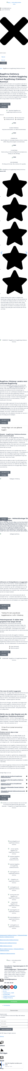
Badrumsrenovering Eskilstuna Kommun (9, 940)
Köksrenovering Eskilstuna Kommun (8, 943)
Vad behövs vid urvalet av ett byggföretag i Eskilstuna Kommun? (11, 784)
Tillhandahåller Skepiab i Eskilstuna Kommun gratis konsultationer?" (13, 791)
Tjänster (3, 57)
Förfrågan (3, 1053)
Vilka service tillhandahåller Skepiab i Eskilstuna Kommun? (12, 788)
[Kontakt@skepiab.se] (1, 980)
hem (1, 68)
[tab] (14, 1001)
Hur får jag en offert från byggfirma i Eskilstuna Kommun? (12, 780)
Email (2, 1061)
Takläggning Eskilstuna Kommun (7, 953)
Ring (1, 1068)
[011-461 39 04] (1, 983)
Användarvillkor (6, 994)
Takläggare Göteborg (8, 997)
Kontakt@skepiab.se (10, 979)
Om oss (3, 60)
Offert (2, 1046)
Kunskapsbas (7, 1005)
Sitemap (2, 1036)
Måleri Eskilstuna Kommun (6, 946)
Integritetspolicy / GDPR (8, 993)
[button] (14, 777)
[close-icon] (14, 51)
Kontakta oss (6, 989)
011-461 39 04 (8, 982)
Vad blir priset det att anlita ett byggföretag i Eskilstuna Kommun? (11, 777)
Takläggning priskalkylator (9, 996)
